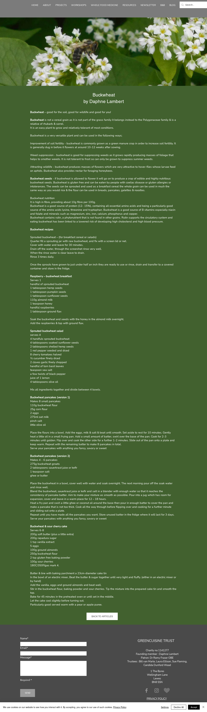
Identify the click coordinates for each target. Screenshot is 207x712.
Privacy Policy (119, 707)
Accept (194, 707)
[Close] (203, 707)
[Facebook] (146, 690)
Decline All (179, 707)
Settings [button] (165, 707)
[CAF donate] (167, 690)
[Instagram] (157, 690)
